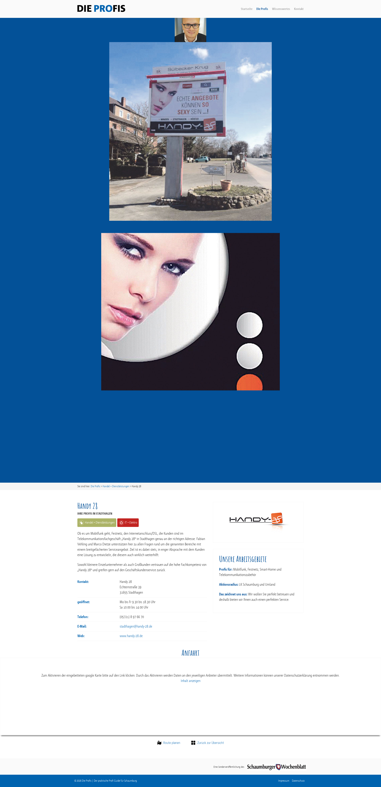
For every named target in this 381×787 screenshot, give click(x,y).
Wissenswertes (281, 9)
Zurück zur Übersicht (210, 743)
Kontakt (299, 9)
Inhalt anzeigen (190, 681)
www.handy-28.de (131, 636)
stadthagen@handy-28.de (136, 626)
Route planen (171, 743)
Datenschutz (298, 780)
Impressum (283, 780)
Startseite (246, 9)
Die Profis (262, 9)
